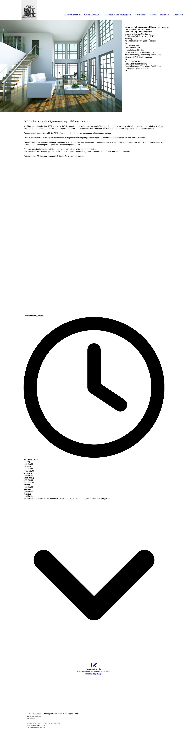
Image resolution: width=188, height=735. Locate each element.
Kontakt (153, 15)
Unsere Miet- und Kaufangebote (118, 15)
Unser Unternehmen (72, 15)
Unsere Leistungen (91, 15)
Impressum (164, 15)
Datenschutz (178, 15)
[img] (29, 10)
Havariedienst (140, 15)
